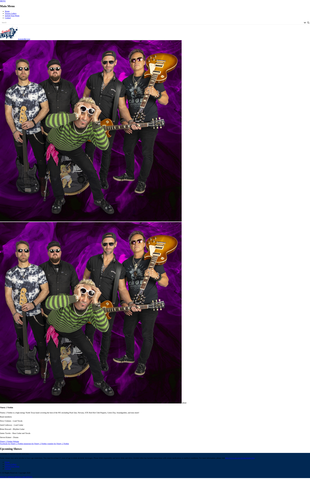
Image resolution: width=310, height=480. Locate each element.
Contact (8, 18)
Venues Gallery (11, 13)
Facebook (11, 444)
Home (7, 11)
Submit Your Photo (12, 16)
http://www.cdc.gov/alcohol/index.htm (240, 458)
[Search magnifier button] (308, 22)
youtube (58, 444)
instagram (35, 444)
